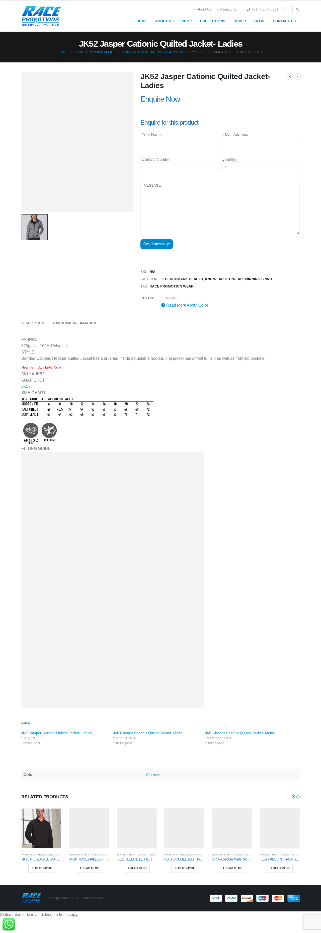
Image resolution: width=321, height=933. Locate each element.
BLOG (259, 21)
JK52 (26, 386)
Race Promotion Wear (171, 286)
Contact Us (228, 9)
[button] (293, 797)
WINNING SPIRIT (259, 279)
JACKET (47, 854)
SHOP (187, 21)
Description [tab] (32, 323)
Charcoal (169, 298)
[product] (41, 828)
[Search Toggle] (297, 10)
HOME (141, 21)
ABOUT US (164, 21)
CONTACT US (284, 21)
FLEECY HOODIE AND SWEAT (203, 854)
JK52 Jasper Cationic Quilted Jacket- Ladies (56, 733)
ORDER (239, 21)
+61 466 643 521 (265, 9)
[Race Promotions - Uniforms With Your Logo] (41, 16)
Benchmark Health (184, 279)
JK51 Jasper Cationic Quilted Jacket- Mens (147, 733)
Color (146, 298)
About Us (204, 9)
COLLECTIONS (212, 21)
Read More (43, 868)
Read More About (186, 305)
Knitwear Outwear (224, 279)
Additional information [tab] (74, 323)
